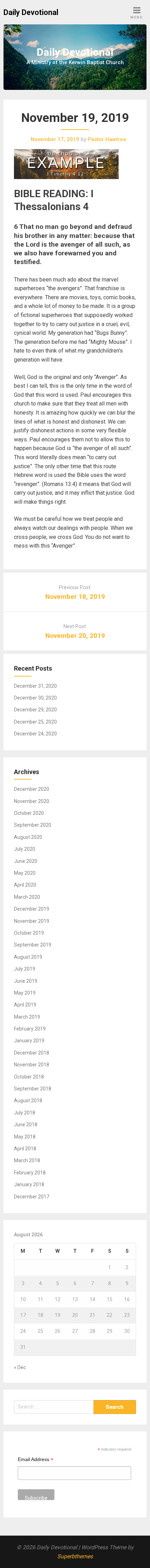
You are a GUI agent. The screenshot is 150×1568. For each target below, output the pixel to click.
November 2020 (31, 801)
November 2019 (31, 921)
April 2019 (25, 1004)
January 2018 (29, 1184)
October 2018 (29, 1077)
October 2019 (29, 933)
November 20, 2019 (75, 636)
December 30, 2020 (35, 698)
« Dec (20, 1367)
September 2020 (32, 825)
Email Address (35, 1460)
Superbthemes (75, 1556)
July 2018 (24, 1112)
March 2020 (27, 897)
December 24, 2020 (35, 733)
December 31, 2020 (35, 686)
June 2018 (25, 1124)
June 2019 (25, 981)
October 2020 (29, 813)
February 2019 (30, 1029)
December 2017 (31, 1196)
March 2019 (27, 1017)
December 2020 (31, 789)
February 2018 (30, 1172)
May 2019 (25, 993)
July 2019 (24, 969)
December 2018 (31, 1053)
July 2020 (24, 849)
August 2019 (28, 957)
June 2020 (25, 861)
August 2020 (28, 837)
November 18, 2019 (75, 597)
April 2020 (25, 885)
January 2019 (29, 1040)
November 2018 (31, 1064)
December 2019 (31, 909)
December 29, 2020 (35, 709)
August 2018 (28, 1100)
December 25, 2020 (35, 722)
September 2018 (32, 1088)
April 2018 (25, 1148)
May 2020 (25, 873)
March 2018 (27, 1160)
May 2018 (25, 1137)
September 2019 (32, 945)
